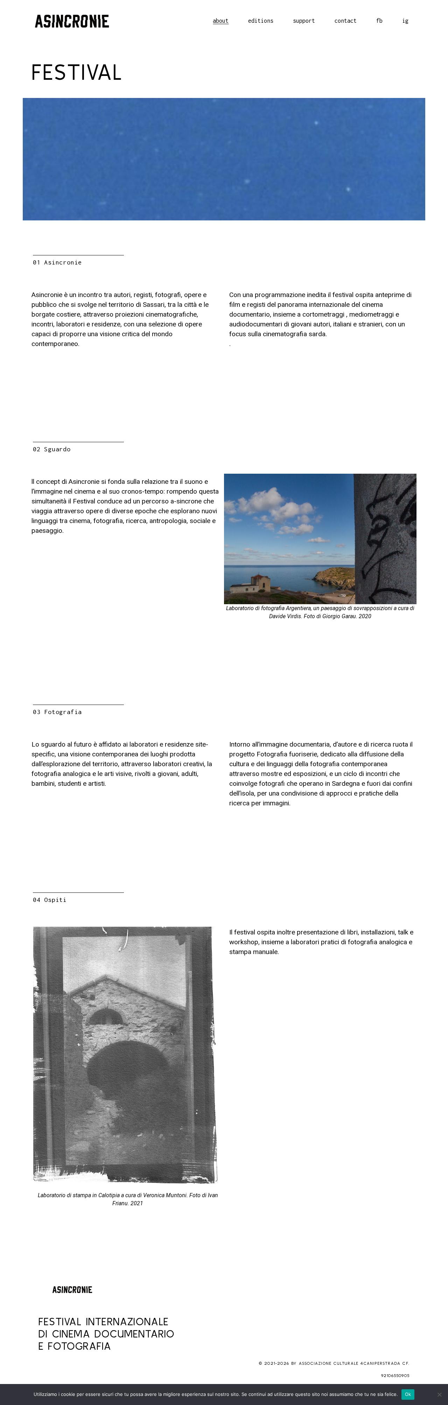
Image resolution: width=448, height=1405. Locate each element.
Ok (408, 1394)
